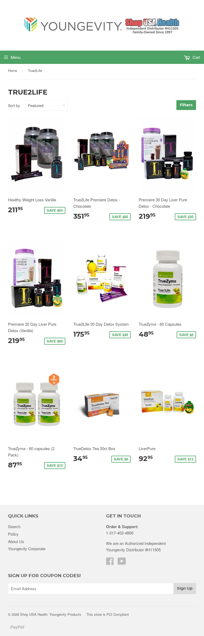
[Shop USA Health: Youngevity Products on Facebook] (110, 562)
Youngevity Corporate (26, 548)
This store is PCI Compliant (107, 614)
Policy (13, 534)
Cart (196, 57)
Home (12, 70)
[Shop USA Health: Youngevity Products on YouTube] (122, 562)
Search (14, 526)
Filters (186, 105)
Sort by (14, 105)
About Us (16, 541)
